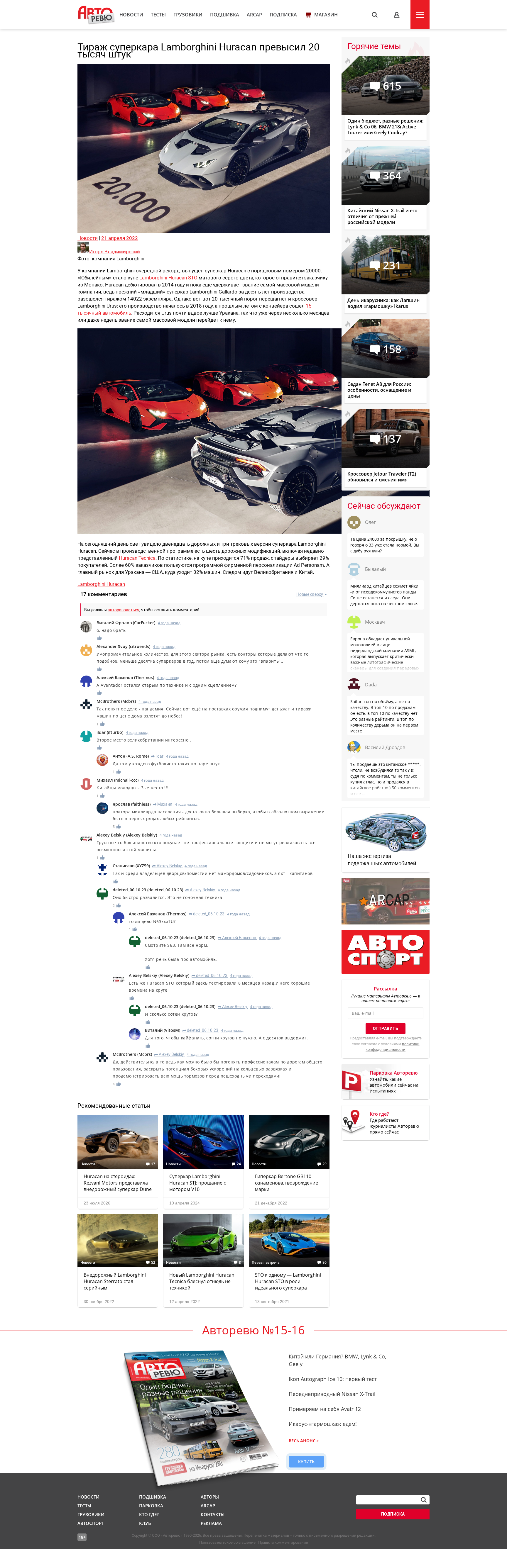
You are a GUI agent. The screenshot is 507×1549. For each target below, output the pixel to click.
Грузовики (187, 14)
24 (239, 1164)
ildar (157, 756)
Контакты (212, 1514)
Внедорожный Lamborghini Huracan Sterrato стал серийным (115, 1281)
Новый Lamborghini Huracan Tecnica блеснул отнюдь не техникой (201, 1281)
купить (306, 1461)
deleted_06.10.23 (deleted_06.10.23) (148, 890)
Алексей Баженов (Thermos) (125, 677)
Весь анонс (302, 1440)
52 (153, 1262)
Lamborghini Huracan (101, 584)
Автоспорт (90, 1523)
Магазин (326, 14)
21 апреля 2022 (119, 238)
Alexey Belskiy (167, 865)
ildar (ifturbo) (110, 732)
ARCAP (254, 14)
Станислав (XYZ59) (131, 865)
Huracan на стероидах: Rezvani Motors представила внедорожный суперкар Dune (118, 1182)
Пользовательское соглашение (227, 1542)
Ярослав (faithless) (132, 804)
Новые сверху (309, 594)
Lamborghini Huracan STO (168, 278)
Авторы (210, 1497)
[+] (100, 638)
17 (153, 1164)
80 (324, 1262)
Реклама (211, 1523)
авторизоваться (123, 610)
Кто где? (149, 1514)
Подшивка (224, 14)
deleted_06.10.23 (206, 914)
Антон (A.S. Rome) (131, 756)
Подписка (283, 14)
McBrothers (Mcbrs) (116, 701)
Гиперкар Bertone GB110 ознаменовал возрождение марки (286, 1182)
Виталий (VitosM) (162, 1030)
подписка (393, 1514)
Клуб (145, 1523)
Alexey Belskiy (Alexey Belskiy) (127, 835)
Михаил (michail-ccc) (117, 780)
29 (324, 1164)
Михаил (162, 804)
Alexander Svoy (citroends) (123, 646)
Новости (131, 14)
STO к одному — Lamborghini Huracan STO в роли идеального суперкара (288, 1281)
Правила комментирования (283, 1542)
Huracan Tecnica (137, 558)
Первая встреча (266, 1262)
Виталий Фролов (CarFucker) (126, 622)
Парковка (151, 1506)
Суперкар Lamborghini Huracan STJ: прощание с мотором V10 (197, 1182)
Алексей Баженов (237, 937)
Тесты (158, 14)
